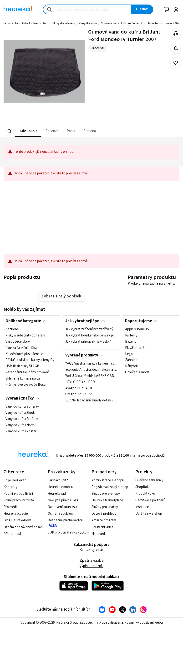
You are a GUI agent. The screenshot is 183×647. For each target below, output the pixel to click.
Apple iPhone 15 (137, 329)
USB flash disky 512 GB (22, 366)
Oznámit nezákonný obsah (23, 527)
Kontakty (10, 486)
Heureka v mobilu (60, 486)
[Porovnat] (176, 33)
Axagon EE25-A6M (78, 388)
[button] (28, 131)
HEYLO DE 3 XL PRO (80, 382)
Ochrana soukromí (61, 513)
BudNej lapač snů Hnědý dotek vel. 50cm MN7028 (91, 400)
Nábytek (131, 366)
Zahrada (131, 360)
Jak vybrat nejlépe (82, 321)
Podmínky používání (18, 493)
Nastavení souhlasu (62, 506)
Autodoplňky (30, 23)
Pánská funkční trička (21, 348)
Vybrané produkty (81, 355)
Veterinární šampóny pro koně (27, 372)
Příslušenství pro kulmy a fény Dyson (31, 360)
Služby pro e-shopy (106, 493)
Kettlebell (12, 329)
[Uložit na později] (176, 63)
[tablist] (62, 131)
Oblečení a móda (137, 372)
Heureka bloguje (16, 513)
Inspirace (142, 506)
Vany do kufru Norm (20, 425)
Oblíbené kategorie (23, 321)
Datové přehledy (104, 513)
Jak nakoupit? (58, 480)
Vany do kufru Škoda (20, 412)
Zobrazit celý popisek (61, 296)
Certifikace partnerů (150, 500)
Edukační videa (102, 527)
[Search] (9, 131)
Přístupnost (12, 533)
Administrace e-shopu (108, 480)
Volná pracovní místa (19, 500)
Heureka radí (57, 493)
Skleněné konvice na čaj (23, 378)
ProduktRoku (145, 493)
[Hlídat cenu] (176, 48)
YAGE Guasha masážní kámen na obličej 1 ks (91, 363)
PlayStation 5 (135, 348)
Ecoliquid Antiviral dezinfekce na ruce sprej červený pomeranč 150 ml (91, 369)
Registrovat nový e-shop (110, 486)
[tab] (28, 131)
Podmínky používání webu (143, 622)
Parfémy (131, 335)
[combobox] (87, 9)
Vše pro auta (10, 23)
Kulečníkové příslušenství (24, 354)
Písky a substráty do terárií (25, 335)
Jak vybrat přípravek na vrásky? (88, 341)
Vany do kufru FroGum (21, 419)
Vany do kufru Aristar (20, 431)
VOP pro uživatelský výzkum (68, 532)
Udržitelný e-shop (148, 513)
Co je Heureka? (15, 480)
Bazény (130, 341)
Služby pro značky (105, 506)
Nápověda (99, 533)
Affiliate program (104, 520)
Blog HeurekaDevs (17, 520)
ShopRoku (143, 486)
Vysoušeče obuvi (17, 341)
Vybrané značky (19, 398)
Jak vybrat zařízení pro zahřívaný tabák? (91, 329)
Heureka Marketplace (107, 500)
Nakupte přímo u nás (63, 500)
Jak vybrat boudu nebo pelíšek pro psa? (91, 335)
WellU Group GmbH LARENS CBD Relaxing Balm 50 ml (91, 376)
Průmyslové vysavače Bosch (26, 384)
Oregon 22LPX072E (79, 394)
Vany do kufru (88, 23)
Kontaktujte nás (92, 549)
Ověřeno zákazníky (149, 480)
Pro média (11, 506)
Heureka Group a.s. (70, 622)
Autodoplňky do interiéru (58, 23)
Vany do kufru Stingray (22, 406)
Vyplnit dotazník (91, 565)
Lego (129, 354)
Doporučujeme (138, 321)
